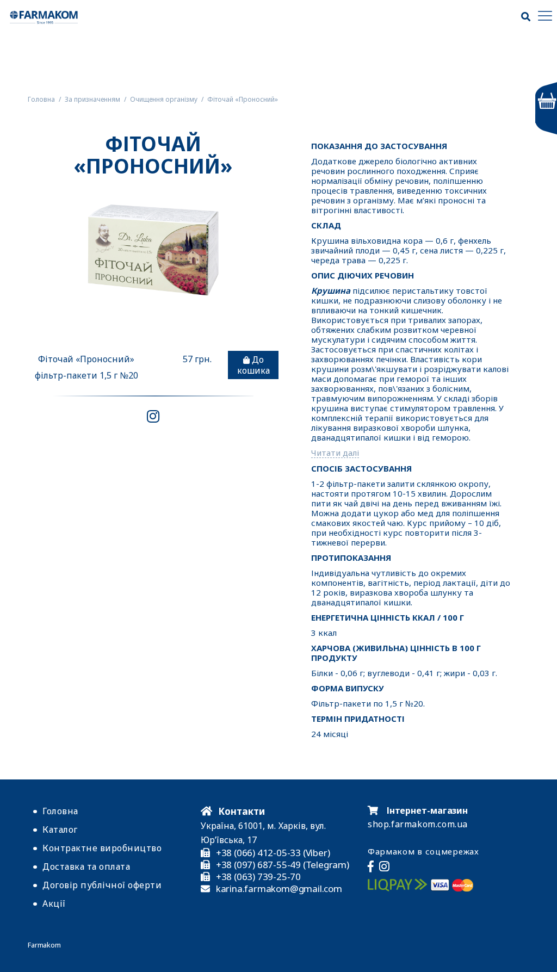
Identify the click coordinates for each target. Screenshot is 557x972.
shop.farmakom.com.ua (418, 824)
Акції (54, 903)
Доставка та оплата (86, 866)
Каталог (60, 829)
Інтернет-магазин (426, 810)
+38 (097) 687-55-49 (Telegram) (282, 864)
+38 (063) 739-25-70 (258, 876)
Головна (60, 811)
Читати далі (335, 453)
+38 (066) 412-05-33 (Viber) (273, 852)
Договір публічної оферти (102, 885)
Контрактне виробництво (102, 848)
